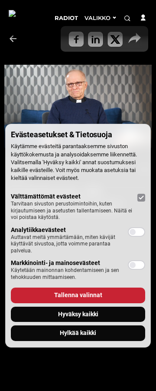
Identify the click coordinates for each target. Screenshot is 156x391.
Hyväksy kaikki (78, 314)
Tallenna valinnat (78, 295)
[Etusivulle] (25, 21)
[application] (78, 106)
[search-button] (127, 18)
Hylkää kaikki (78, 332)
